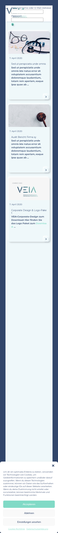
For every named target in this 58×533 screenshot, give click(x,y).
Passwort (16, 16)
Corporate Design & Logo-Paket (29, 211)
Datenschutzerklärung (37, 529)
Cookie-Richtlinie (16, 529)
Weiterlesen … (47, 97)
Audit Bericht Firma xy (23, 137)
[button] (53, 465)
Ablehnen (29, 513)
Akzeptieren (29, 504)
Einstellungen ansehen (29, 522)
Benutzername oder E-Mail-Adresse (31, 7)
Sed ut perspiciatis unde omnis (28, 63)
